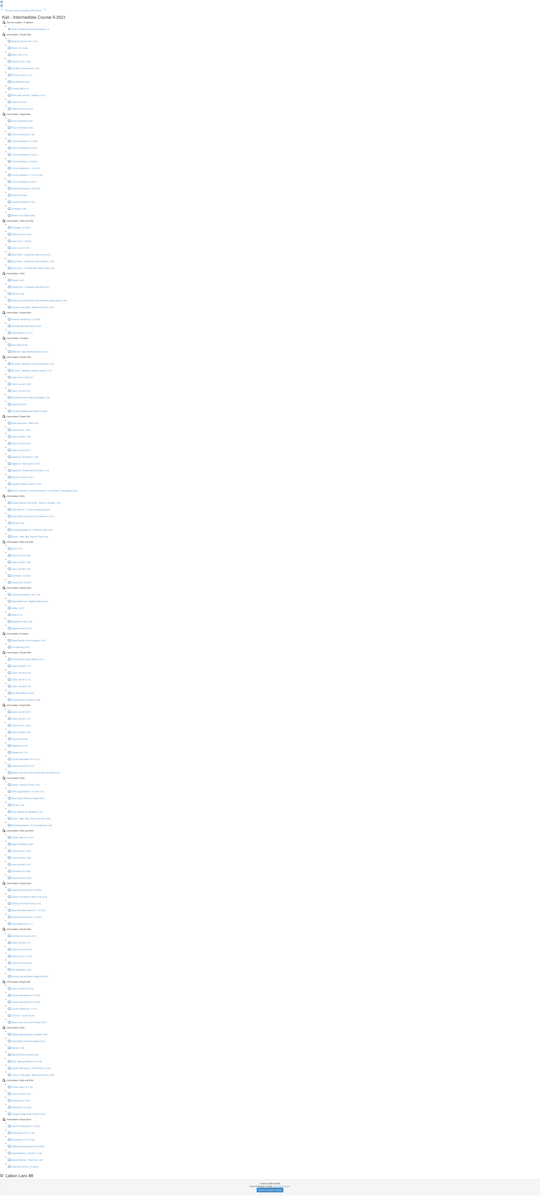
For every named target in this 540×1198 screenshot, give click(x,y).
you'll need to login (281, 1186)
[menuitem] (1, 6)
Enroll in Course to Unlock (270, 1190)
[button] (1, 2)
